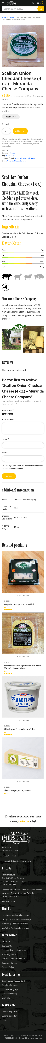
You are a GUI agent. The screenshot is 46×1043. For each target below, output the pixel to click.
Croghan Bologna (10, 985)
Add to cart (20, 131)
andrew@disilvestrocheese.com (16, 861)
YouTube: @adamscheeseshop (15, 928)
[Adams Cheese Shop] (11, 3)
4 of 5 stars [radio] (10, 414)
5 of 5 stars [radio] (12, 414)
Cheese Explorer (9, 1011)
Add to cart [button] (23, 595)
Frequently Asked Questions (14, 950)
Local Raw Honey (9, 993)
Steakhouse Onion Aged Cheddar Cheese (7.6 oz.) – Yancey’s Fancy (22, 666)
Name (5, 439)
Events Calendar (9, 1016)
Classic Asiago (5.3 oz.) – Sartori (18, 790)
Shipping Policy (9, 954)
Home (4, 17)
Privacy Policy (8, 967)
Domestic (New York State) (24, 158)
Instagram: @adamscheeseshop (16, 919)
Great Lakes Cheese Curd (13, 981)
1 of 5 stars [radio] (3, 414)
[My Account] (33, 3)
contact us (23, 821)
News (4, 1020)
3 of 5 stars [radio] (8, 414)
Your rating (8, 410)
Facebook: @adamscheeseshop (16, 915)
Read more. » (11, 117)
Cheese (11, 17)
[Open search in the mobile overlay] (23, 8)
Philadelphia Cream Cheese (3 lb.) (19, 729)
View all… (6, 998)
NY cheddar (9, 155)
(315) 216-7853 (9, 855)
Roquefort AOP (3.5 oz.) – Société (19, 604)
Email (5, 452)
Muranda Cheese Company (17, 161)
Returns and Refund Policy (13, 958)
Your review (8, 419)
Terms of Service (9, 963)
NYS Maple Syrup (10, 989)
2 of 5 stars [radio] (5, 414)
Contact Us (7, 946)
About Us (6, 941)
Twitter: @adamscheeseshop (15, 923)
